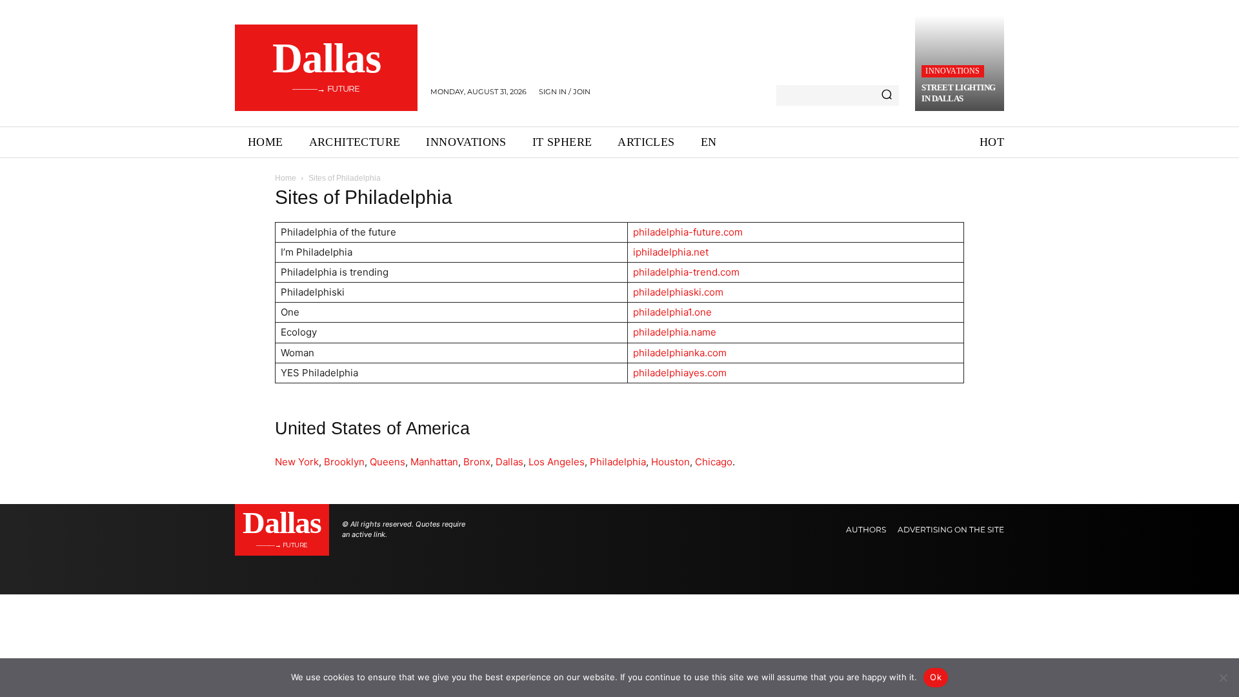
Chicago (713, 462)
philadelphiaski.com (678, 292)
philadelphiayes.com (680, 373)
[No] (1222, 677)
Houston (670, 462)
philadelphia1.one (672, 312)
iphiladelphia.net (671, 252)
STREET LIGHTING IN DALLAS (959, 93)
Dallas (509, 462)
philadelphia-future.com (688, 232)
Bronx (476, 462)
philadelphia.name (674, 332)
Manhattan (434, 462)
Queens (387, 462)
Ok (936, 677)
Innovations (952, 71)
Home (285, 178)
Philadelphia (618, 462)
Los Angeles (557, 462)
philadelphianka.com (680, 353)
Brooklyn (344, 462)
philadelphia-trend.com (686, 272)
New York (297, 462)
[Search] (886, 95)
